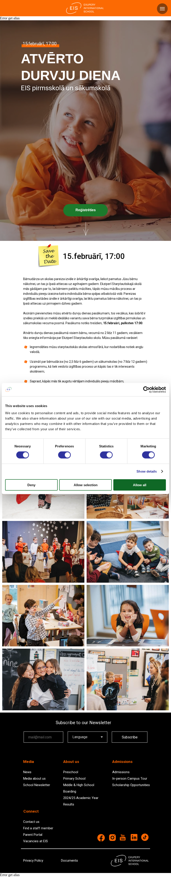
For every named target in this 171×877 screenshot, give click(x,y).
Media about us (34, 779)
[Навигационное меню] (162, 8)
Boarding (69, 791)
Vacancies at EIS (35, 841)
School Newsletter (36, 785)
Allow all (139, 485)
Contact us (31, 822)
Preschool (70, 772)
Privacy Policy (33, 861)
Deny (31, 485)
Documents (69, 861)
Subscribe (130, 737)
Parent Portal (32, 835)
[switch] (64, 455)
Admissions (121, 772)
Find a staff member (38, 828)
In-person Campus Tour (129, 779)
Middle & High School (78, 785)
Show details (146, 471)
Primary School (74, 779)
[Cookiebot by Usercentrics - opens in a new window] (146, 389)
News (27, 772)
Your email (32, 728)
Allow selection (86, 485)
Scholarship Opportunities (131, 785)
